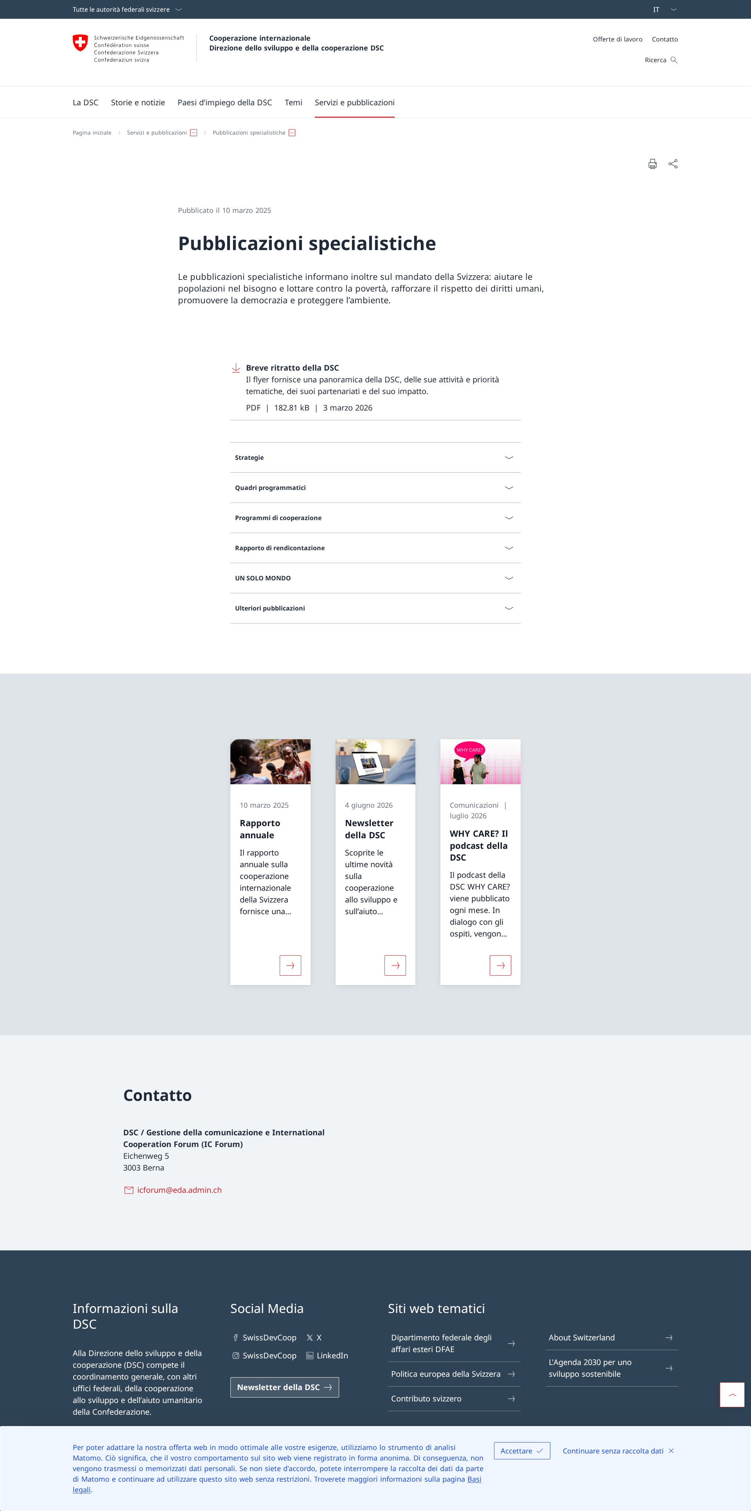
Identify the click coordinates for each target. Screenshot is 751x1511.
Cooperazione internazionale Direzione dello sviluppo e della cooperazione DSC (296, 42)
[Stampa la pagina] (652, 163)
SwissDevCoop (269, 1337)
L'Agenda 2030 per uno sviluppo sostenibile (590, 1368)
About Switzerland (582, 1337)
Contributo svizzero (426, 1398)
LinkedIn (332, 1355)
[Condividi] (673, 163)
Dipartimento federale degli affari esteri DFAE (441, 1343)
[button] (85, 102)
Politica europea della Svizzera (446, 1374)
